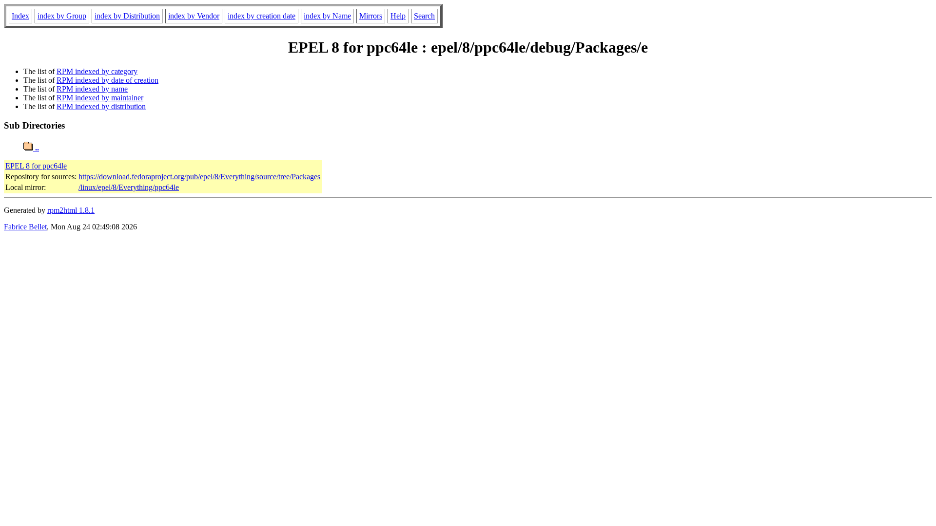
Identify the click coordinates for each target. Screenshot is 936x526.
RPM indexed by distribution (101, 106)
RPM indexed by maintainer (100, 98)
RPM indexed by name (92, 89)
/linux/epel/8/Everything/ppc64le (128, 187)
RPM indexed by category (97, 71)
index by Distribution (127, 16)
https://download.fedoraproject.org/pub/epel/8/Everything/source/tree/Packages (199, 176)
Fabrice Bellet (25, 227)
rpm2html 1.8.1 (71, 210)
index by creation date (261, 16)
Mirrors (370, 16)
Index (20, 16)
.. (36, 148)
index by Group (62, 16)
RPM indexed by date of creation (107, 80)
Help (398, 16)
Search (424, 16)
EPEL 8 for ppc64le (36, 166)
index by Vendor (193, 16)
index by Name (327, 16)
